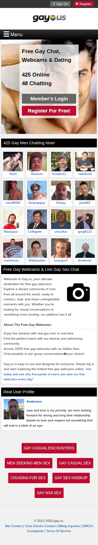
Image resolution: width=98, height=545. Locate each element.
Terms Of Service (58, 531)
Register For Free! (49, 111)
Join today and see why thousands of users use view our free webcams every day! (47, 374)
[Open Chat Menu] (49, 35)
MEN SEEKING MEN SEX (28, 463)
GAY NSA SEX (49, 493)
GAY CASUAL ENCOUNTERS (49, 448)
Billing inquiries (69, 526)
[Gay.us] (49, 18)
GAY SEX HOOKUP (71, 478)
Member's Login (49, 99)
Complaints (35, 531)
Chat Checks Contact (40, 526)
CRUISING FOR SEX (28, 478)
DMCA (87, 526)
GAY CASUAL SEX (75, 463)
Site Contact (13, 526)
